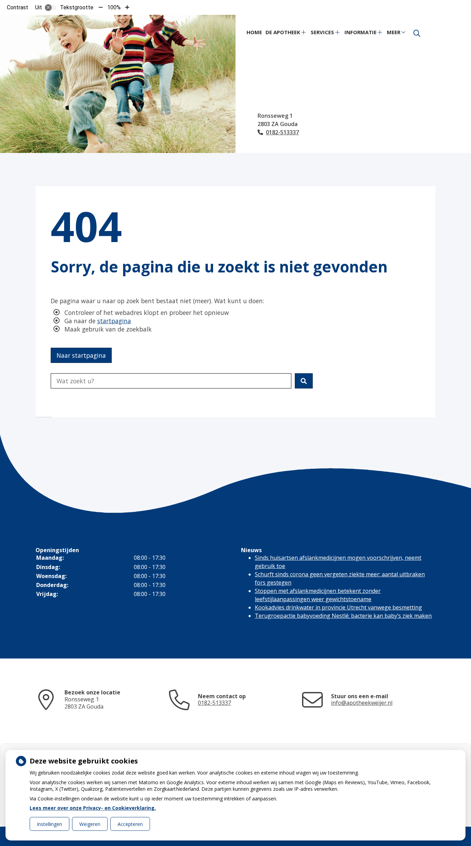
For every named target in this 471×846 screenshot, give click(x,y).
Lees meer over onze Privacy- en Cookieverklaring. (93, 808)
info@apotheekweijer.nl (361, 702)
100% (114, 7)
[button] (304, 380)
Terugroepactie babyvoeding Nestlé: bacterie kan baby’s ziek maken (343, 615)
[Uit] (51, 7)
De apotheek (282, 32)
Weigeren (89, 824)
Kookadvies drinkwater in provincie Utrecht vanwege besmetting (338, 607)
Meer (393, 32)
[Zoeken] (416, 33)
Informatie (360, 32)
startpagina (114, 321)
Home (254, 32)
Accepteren (130, 824)
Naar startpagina (81, 355)
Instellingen (49, 824)
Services (322, 32)
